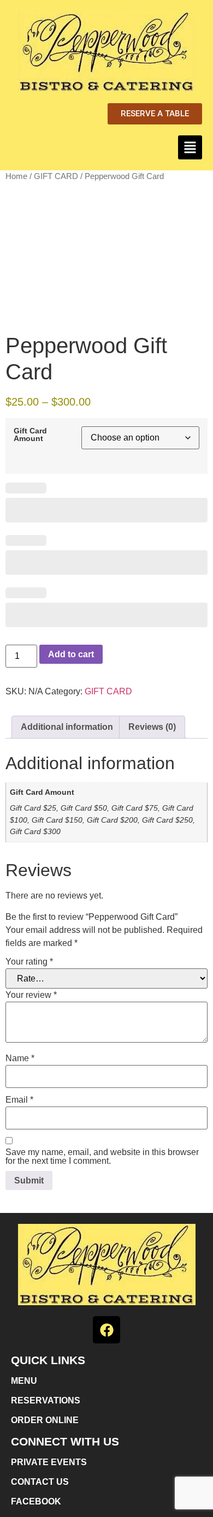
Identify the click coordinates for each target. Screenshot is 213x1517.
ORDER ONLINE (45, 1420)
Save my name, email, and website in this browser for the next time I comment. (102, 1156)
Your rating (29, 961)
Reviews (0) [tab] (152, 726)
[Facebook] (106, 1329)
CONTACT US (40, 1481)
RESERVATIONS (45, 1400)
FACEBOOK (36, 1501)
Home (16, 176)
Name (19, 1058)
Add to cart (71, 654)
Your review (31, 995)
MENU (24, 1380)
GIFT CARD (56, 176)
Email (19, 1100)
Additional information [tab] (67, 726)
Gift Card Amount (30, 435)
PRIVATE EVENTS (49, 1462)
